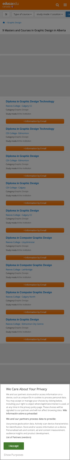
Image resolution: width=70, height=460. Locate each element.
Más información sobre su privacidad (36, 412)
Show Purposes (13, 455)
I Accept (14, 446)
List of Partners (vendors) (18, 437)
